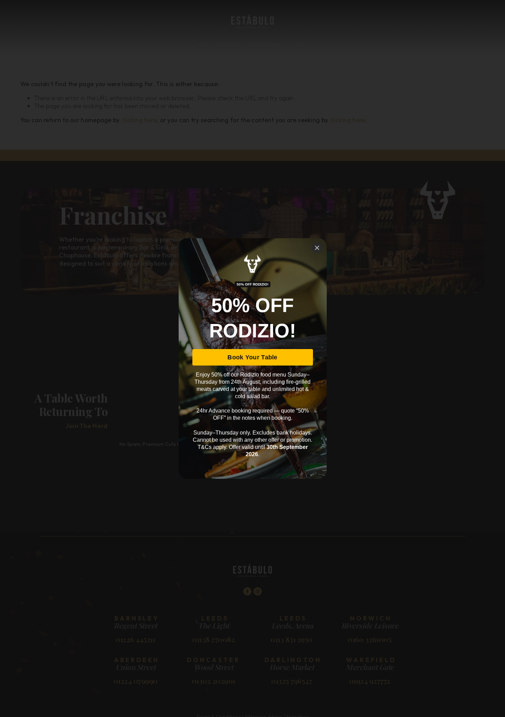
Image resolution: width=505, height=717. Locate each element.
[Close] (317, 247)
